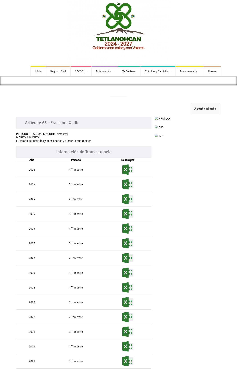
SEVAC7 (79, 71)
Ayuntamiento (205, 108)
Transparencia (188, 71)
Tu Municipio (103, 71)
